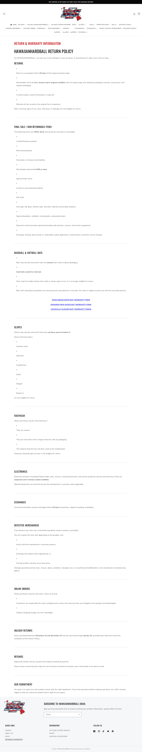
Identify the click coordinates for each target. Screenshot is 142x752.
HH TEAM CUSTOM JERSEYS (59, 730)
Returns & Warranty (14, 739)
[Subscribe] (79, 714)
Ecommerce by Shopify (83, 749)
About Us (9, 733)
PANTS (51, 733)
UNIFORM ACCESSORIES (58, 736)
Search (8, 730)
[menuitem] (13, 25)
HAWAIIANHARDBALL (63, 749)
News (7, 736)
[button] (4, 14)
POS (72, 749)
